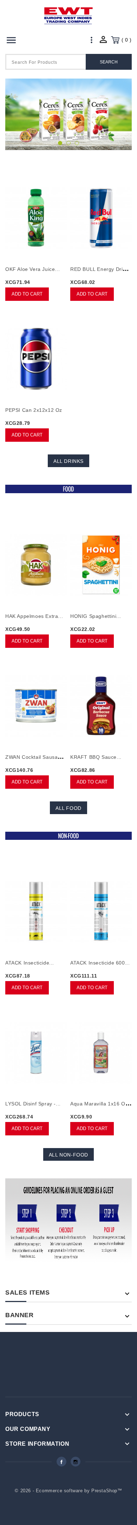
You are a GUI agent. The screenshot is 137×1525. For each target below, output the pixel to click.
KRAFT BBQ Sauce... (96, 757)
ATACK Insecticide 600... (100, 963)
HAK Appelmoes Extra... (34, 616)
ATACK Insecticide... (29, 963)
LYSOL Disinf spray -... (33, 1103)
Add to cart (27, 294)
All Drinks (68, 461)
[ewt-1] (68, 114)
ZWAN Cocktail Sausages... (38, 757)
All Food (68, 808)
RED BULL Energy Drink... (101, 269)
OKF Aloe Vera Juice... (32, 269)
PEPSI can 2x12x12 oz (33, 410)
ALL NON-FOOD (68, 1155)
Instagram (75, 1461)
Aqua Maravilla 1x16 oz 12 (103, 1103)
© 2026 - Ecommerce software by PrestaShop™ (68, 1490)
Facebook (61, 1461)
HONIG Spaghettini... (95, 616)
